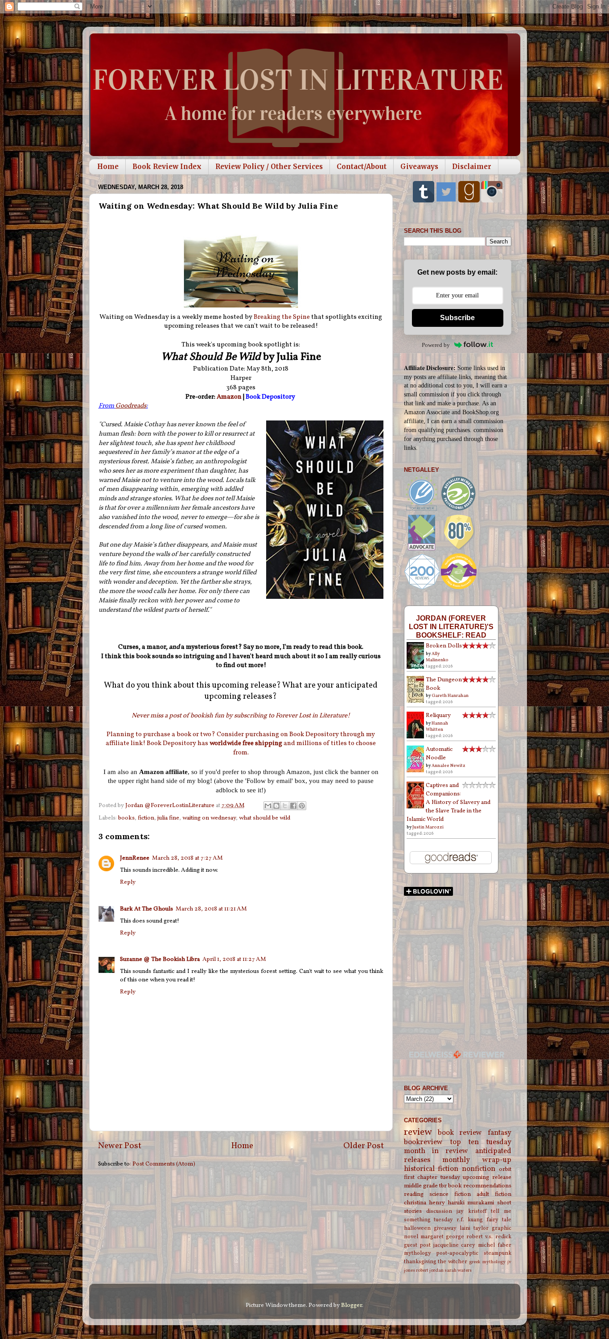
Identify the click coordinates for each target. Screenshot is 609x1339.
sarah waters (458, 1270)
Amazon (230, 397)
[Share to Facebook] (293, 805)
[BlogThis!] (276, 805)
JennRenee (134, 858)
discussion (439, 1211)
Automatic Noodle (439, 753)
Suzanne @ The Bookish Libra (160, 959)
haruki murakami (471, 1203)
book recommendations (479, 1186)
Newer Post (119, 1146)
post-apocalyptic (457, 1253)
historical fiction (431, 1169)
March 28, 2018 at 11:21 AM (211, 909)
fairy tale (498, 1220)
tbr (443, 1186)
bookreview (423, 1142)
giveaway (445, 1228)
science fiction (450, 1194)
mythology (417, 1253)
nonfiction (478, 1169)
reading (414, 1194)
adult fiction (494, 1194)
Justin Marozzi (428, 827)
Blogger (351, 1305)
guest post (417, 1245)
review (418, 1132)
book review (460, 1133)
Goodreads (130, 406)
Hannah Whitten (437, 726)
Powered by (436, 345)
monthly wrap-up (476, 1160)
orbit (505, 1169)
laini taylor (474, 1228)
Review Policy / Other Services (269, 166)
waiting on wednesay (209, 818)
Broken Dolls (444, 646)
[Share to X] (284, 805)
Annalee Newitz (448, 765)
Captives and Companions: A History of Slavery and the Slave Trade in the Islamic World (448, 802)
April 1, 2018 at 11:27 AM (234, 959)
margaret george (442, 1236)
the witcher (452, 1261)
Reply (128, 882)
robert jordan (430, 1270)
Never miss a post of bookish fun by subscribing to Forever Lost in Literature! (241, 716)
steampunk (497, 1253)
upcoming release (487, 1177)
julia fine (168, 818)
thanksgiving (420, 1261)
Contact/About (362, 166)
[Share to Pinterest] (301, 805)
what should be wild (264, 818)
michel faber (494, 1245)
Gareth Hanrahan (450, 695)
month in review (436, 1151)
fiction (146, 818)
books (126, 818)
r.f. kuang (470, 1220)
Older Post (363, 1146)
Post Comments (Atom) (163, 1164)
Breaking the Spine (282, 317)
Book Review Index (167, 166)
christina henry (424, 1203)
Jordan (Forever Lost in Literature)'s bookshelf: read (451, 626)
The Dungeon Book (444, 684)
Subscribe (457, 317)
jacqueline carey (454, 1245)
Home (108, 166)
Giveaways (419, 166)
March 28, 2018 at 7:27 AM (187, 858)
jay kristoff (471, 1211)
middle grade (421, 1186)
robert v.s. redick (488, 1236)
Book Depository (270, 397)
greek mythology (487, 1262)
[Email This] (267, 805)
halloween (417, 1228)
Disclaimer (471, 166)
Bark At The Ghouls (146, 909)
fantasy (499, 1133)
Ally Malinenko (437, 657)
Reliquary (438, 715)
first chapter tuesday (432, 1177)
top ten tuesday (480, 1142)
